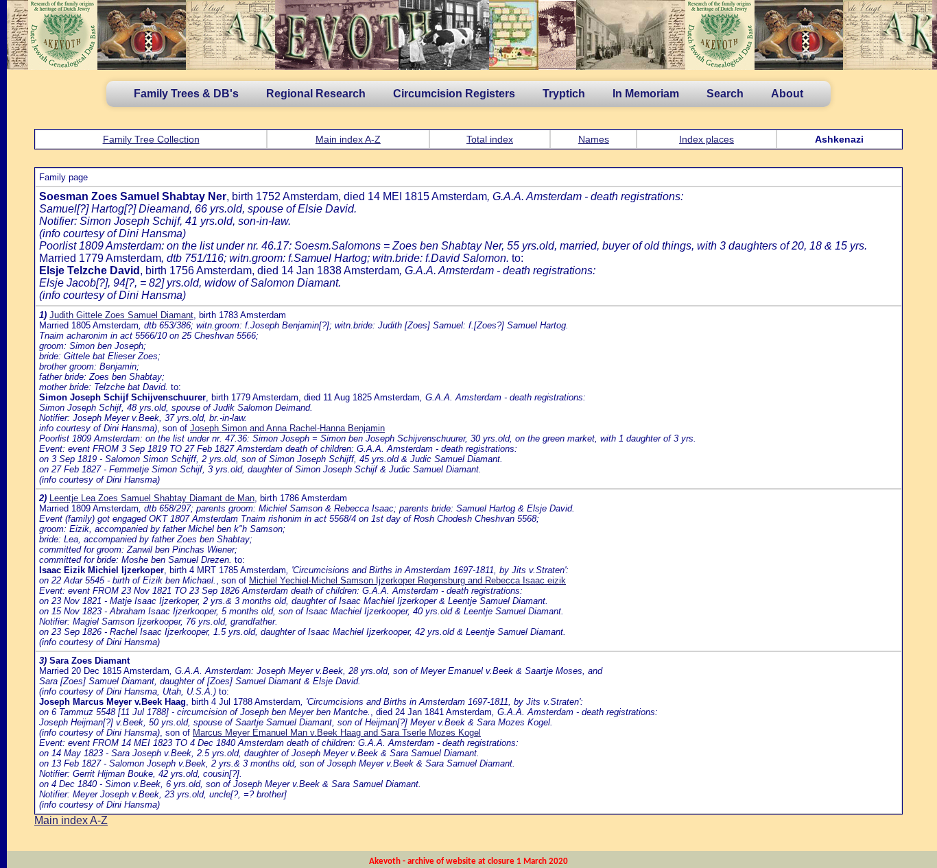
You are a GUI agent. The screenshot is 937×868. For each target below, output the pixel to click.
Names (593, 139)
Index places (706, 139)
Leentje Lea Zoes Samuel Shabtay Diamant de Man (151, 498)
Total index (489, 139)
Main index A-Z (348, 139)
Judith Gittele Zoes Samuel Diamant (121, 315)
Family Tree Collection (151, 139)
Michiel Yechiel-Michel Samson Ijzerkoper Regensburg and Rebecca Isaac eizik (407, 580)
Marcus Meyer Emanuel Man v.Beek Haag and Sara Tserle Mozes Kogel (337, 732)
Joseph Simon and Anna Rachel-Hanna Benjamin (287, 428)
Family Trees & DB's (186, 93)
